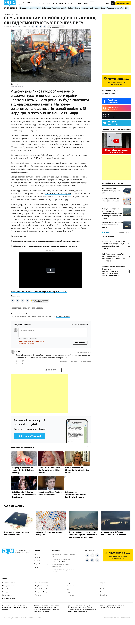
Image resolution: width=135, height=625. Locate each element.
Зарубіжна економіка (42, 586)
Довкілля (71, 589)
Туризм (102, 592)
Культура (71, 595)
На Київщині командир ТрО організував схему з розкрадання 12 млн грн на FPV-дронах (113, 257)
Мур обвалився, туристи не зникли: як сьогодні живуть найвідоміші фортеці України (113, 244)
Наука (70, 583)
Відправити (80, 342)
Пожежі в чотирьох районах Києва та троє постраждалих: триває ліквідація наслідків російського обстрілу (113, 271)
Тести (85, 3)
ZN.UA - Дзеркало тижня (116, 150)
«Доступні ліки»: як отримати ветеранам (111, 200)
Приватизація (7, 595)
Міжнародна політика (9, 586)
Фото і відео (58, 3)
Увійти (107, 3)
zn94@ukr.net (56, 567)
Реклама (37, 561)
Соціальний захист (41, 583)
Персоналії (38, 595)
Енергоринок (6, 592)
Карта (36, 567)
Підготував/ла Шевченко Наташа (27, 308)
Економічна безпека (41, 592)
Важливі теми (10, 8)
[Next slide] (129, 8)
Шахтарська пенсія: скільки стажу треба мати (111, 190)
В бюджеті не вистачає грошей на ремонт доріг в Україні (39, 291)
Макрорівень (6, 589)
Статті (48, 3)
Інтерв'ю (68, 3)
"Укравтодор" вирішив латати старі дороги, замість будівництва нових (45, 241)
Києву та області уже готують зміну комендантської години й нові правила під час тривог (112, 213)
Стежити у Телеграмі (31, 436)
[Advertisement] (39, 393)
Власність (103, 595)
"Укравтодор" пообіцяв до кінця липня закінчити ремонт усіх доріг (44, 246)
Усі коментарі (50, 370)
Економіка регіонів (8, 598)
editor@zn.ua (56, 572)
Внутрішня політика (9, 583)
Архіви (36, 554)
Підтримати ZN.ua (123, 3)
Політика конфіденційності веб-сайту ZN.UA (118, 618)
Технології (71, 586)
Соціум (102, 583)
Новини (41, 3)
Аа (113, 3)
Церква (70, 592)
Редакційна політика (41, 564)
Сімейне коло (104, 589)
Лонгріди (77, 3)
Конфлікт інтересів (41, 589)
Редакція (37, 558)
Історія (102, 586)
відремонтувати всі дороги (58, 193)
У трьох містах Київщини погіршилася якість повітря (112, 224)
